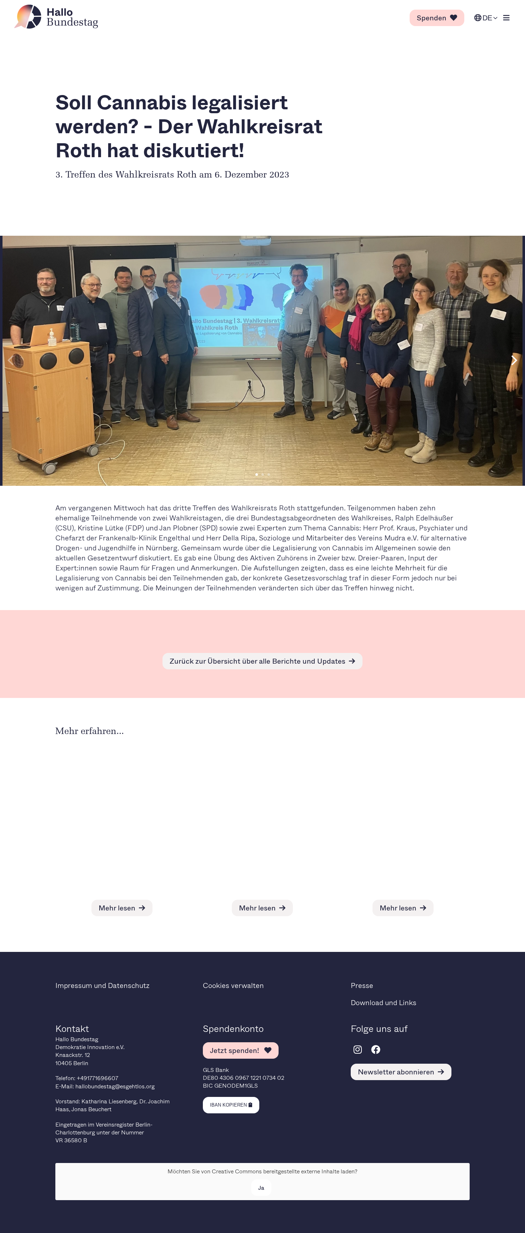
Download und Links (383, 1002)
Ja (261, 1187)
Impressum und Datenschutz (102, 985)
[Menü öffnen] (506, 18)
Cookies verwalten (233, 985)
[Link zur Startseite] (58, 17)
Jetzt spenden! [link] (235, 1050)
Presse (362, 985)
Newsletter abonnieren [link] (396, 1071)
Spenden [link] (431, 17)
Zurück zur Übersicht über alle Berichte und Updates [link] (257, 661)
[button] (256, 474)
